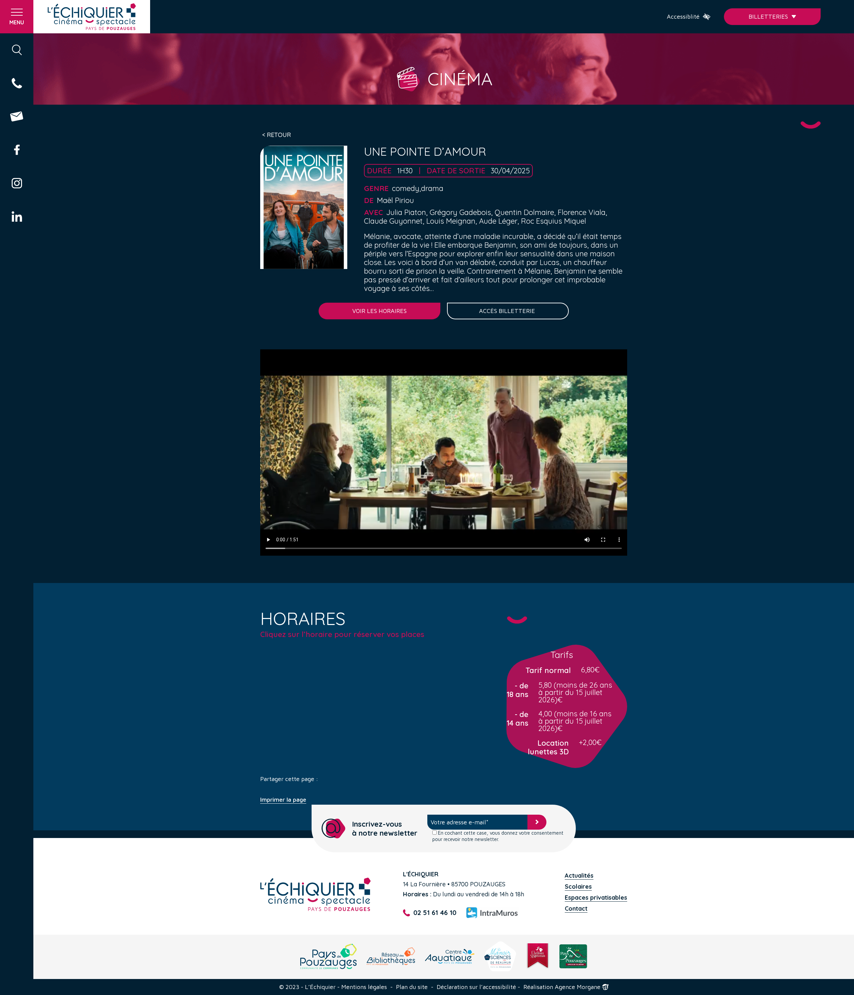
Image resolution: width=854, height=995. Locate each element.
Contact (576, 908)
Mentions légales (364, 987)
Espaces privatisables (596, 897)
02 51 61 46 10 (434, 912)
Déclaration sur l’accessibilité (476, 987)
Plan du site (412, 987)
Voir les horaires (379, 310)
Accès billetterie (508, 310)
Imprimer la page (283, 799)
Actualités (579, 875)
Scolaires (578, 886)
